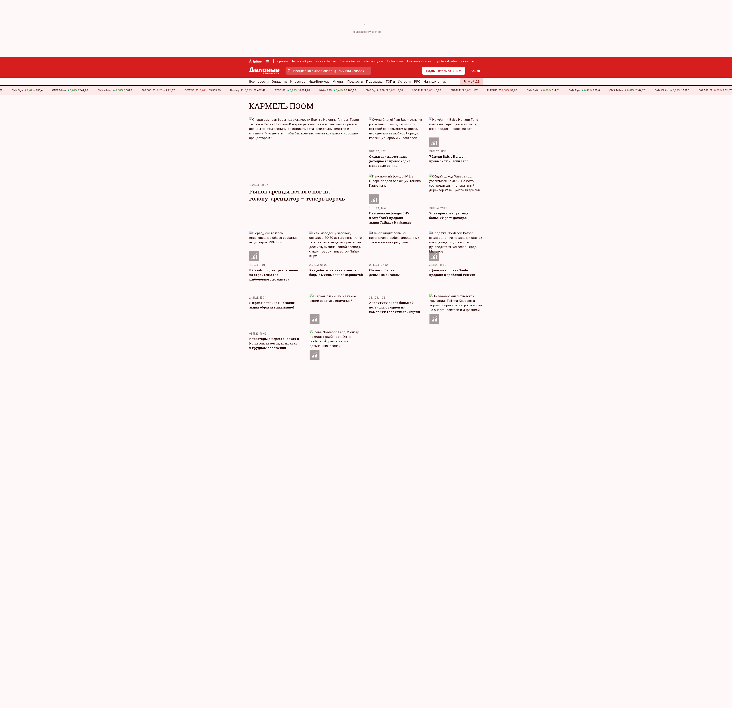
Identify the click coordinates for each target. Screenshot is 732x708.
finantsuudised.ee (350, 61)
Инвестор (297, 81)
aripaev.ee (282, 61)
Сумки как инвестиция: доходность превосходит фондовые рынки (389, 161)
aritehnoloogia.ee (374, 61)
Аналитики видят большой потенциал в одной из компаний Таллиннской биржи (394, 307)
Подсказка (374, 81)
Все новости (259, 81)
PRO (417, 81)
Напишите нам (435, 81)
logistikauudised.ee (446, 61)
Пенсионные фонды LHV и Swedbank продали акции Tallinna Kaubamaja (390, 217)
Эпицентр (279, 81)
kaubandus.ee (395, 61)
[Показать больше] (474, 61)
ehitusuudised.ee (326, 61)
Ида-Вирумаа (318, 81)
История (404, 81)
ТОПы (390, 81)
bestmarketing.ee (302, 61)
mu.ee (464, 61)
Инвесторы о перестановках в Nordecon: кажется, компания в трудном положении (274, 343)
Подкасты (355, 81)
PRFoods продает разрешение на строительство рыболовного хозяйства (273, 274)
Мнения (338, 81)
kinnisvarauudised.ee (419, 61)
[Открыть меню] (267, 61)
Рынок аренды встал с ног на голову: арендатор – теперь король (297, 195)
